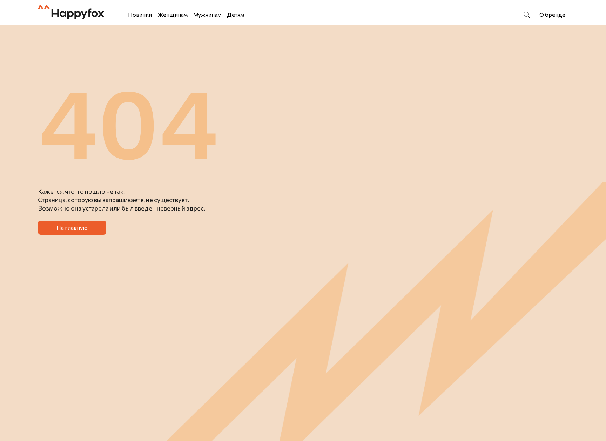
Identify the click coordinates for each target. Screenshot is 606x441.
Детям (235, 14)
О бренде (552, 14)
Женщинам (172, 14)
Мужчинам (207, 14)
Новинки (140, 14)
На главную (72, 227)
